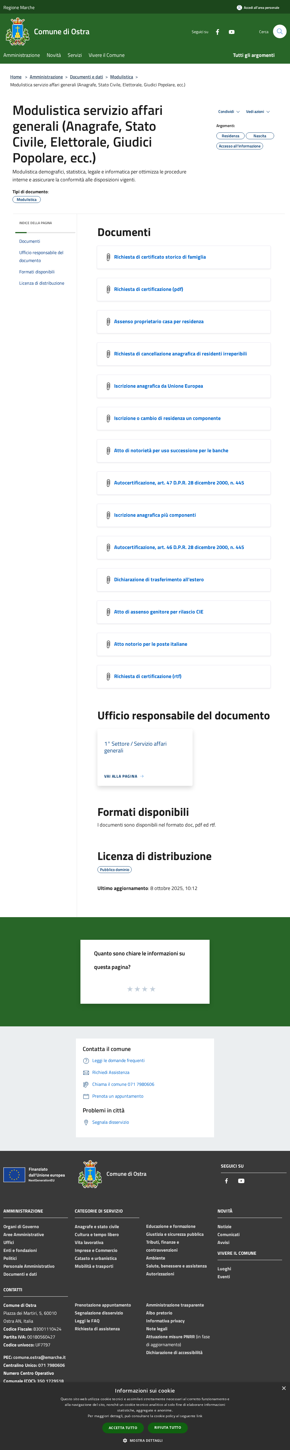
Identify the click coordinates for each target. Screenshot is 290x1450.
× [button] (284, 1388)
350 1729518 (50, 1381)
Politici (10, 1258)
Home (16, 76)
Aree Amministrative (23, 1234)
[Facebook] (215, 31)
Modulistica (121, 76)
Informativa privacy (165, 1320)
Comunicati (229, 1234)
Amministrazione (46, 76)
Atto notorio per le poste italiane (150, 644)
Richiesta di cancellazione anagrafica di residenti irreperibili (180, 353)
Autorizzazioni (160, 1273)
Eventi (224, 1276)
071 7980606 (51, 1365)
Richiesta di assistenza (97, 1328)
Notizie (224, 1226)
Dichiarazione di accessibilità (174, 1352)
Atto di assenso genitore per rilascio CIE (158, 611)
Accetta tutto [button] (123, 1427)
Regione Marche (19, 7)
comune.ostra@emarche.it (39, 1357)
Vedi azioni (255, 111)
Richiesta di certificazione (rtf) (148, 676)
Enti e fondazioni (20, 1250)
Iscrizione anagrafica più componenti (155, 515)
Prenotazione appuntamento (103, 1304)
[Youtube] (229, 31)
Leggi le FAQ (87, 1320)
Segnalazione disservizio (99, 1312)
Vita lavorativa (89, 1242)
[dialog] (145, 1416)
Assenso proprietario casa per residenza (159, 321)
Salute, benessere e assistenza (176, 1265)
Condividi (226, 111)
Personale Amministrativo (29, 1266)
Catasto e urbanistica (96, 1258)
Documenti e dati (86, 76)
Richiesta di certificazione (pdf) (148, 289)
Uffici (8, 1242)
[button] (145, 1440)
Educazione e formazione (170, 1226)
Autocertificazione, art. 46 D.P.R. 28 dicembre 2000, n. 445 (179, 547)
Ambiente (155, 1257)
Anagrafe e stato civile (97, 1226)
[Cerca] (280, 31)
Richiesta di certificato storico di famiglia (160, 257)
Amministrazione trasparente (175, 1304)
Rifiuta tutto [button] (167, 1427)
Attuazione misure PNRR (170, 1336)
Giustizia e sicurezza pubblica (175, 1234)
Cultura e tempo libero (97, 1234)
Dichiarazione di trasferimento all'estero (159, 579)
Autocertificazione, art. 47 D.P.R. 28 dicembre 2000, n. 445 (179, 482)
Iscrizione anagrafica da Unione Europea (158, 386)
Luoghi (224, 1268)
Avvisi (223, 1242)
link (199, 1415)
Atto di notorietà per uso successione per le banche (171, 450)
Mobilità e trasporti (94, 1266)
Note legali (156, 1328)
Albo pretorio (159, 1312)
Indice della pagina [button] (35, 223)
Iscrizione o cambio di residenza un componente (167, 418)
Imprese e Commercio (96, 1250)
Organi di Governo (21, 1226)
